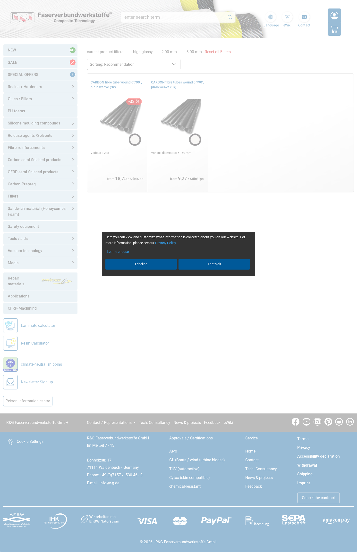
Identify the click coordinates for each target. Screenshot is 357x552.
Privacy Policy (165, 243)
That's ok (214, 264)
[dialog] (178, 276)
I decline (141, 264)
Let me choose (118, 252)
